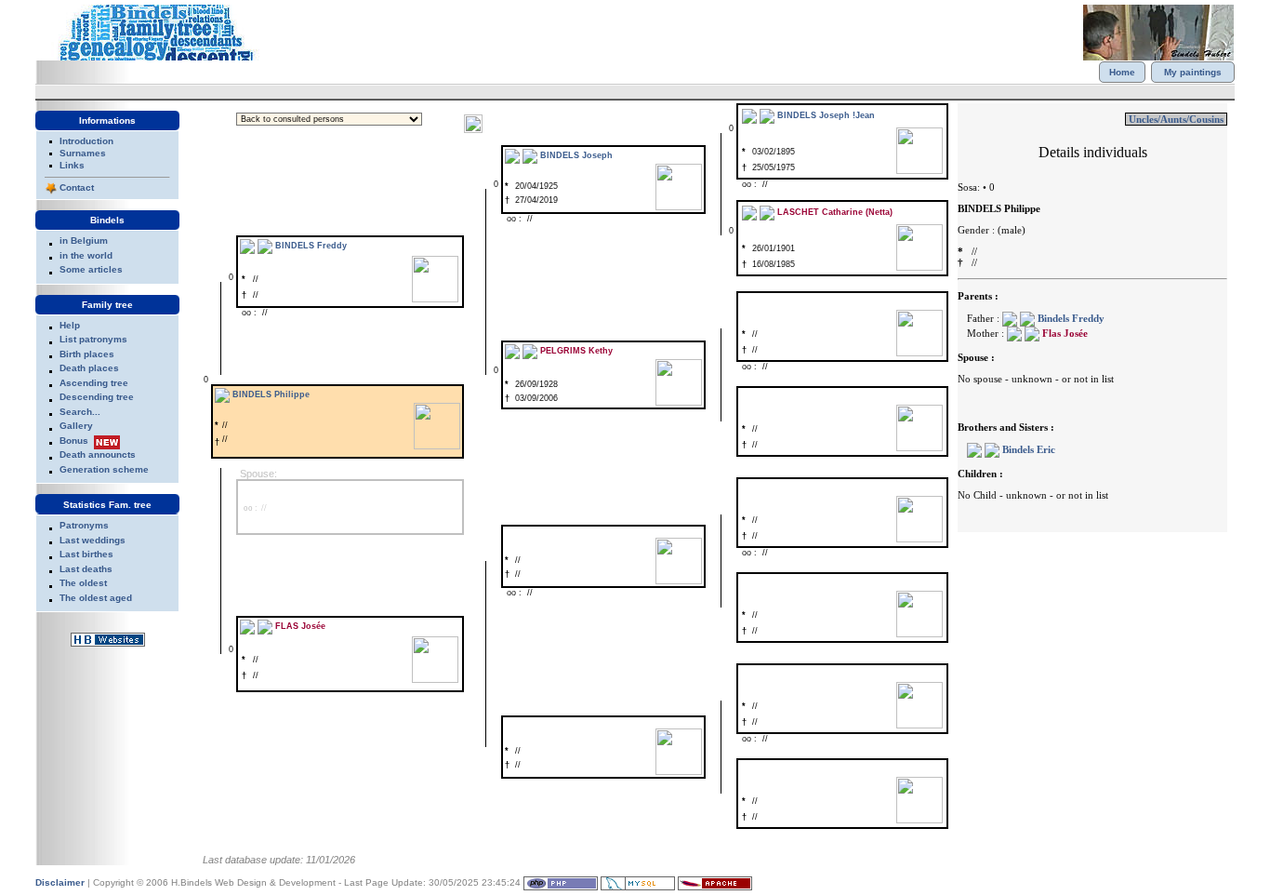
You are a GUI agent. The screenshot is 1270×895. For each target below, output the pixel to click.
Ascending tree (94, 383)
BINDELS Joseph (576, 155)
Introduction (86, 141)
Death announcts (98, 454)
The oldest (83, 583)
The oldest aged (96, 598)
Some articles (91, 269)
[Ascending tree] (749, 115)
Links (72, 165)
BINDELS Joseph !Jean (826, 115)
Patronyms (84, 525)
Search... (80, 412)
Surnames (83, 153)
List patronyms (93, 339)
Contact (77, 187)
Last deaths (86, 569)
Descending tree (97, 397)
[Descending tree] (767, 115)
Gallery (76, 426)
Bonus (74, 440)
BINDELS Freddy (311, 245)
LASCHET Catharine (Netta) (835, 212)
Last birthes (86, 554)
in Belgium (84, 240)
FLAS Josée (300, 626)
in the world (86, 255)
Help (70, 325)
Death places (89, 368)
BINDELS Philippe (271, 394)
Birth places (87, 354)
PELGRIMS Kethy (576, 350)
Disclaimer (60, 882)
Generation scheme (104, 469)
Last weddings (93, 540)
